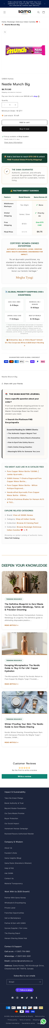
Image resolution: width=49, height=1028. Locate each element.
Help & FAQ (9, 868)
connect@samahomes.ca (21, 961)
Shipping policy (38, 1020)
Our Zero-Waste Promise (14, 813)
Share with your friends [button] (13, 384)
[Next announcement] (44, 3)
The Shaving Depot (12, 933)
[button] (4, 12)
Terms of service (25, 1020)
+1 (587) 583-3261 (23, 956)
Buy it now (24, 129)
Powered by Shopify (26, 1016)
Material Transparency (14, 883)
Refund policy (40, 1016)
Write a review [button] (24, 776)
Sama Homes (14, 1016)
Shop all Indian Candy (25, 519)
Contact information (13, 1023)
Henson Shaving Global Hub (16, 938)
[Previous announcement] (4, 3)
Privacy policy (12, 1020)
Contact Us (9, 878)
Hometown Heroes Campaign (16, 828)
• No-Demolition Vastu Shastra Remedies (23, 438)
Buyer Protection (11, 818)
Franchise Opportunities (14, 913)
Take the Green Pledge (14, 798)
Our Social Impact (12, 823)
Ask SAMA (9, 873)
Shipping (4, 92)
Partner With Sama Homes (15, 898)
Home (4, 22)
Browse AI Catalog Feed (27, 523)
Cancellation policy (28, 1023)
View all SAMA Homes (23, 515)
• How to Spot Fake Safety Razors (20, 442)
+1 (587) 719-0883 (22, 951)
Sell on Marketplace (13, 918)
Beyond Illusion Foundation (15, 808)
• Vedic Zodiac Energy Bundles (19, 447)
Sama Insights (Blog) (13, 858)
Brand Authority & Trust (14, 803)
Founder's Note (11, 853)
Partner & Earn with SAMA (15, 923)
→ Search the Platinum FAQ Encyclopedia (18, 420)
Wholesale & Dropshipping (15, 903)
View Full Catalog (12, 538)
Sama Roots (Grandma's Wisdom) (18, 863)
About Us (8, 848)
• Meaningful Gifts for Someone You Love (23, 451)
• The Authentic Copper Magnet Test (21, 433)
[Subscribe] (39, 982)
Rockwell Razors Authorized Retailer (19, 834)
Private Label (10, 908)
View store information (13, 142)
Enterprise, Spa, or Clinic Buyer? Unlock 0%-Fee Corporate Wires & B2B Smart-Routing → (24, 342)
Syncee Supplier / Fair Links (16, 928)
